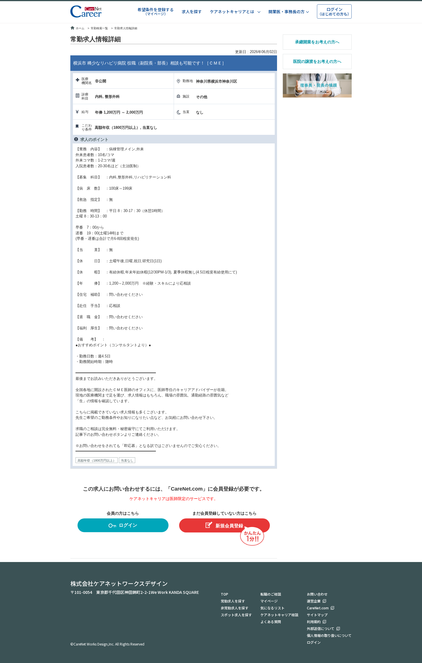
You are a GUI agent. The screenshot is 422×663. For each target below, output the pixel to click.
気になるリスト (272, 607)
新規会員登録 (229, 525)
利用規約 (314, 621)
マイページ (269, 600)
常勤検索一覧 (99, 28)
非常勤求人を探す (234, 607)
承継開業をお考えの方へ (317, 42)
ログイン (128, 525)
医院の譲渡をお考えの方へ (317, 61)
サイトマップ (317, 614)
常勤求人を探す (233, 600)
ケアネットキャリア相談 (279, 614)
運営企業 (314, 600)
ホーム (80, 28)
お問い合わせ (317, 594)
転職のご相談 (270, 594)
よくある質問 (270, 621)
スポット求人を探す (236, 614)
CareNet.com (318, 607)
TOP (224, 594)
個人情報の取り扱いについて (329, 635)
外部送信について (320, 628)
